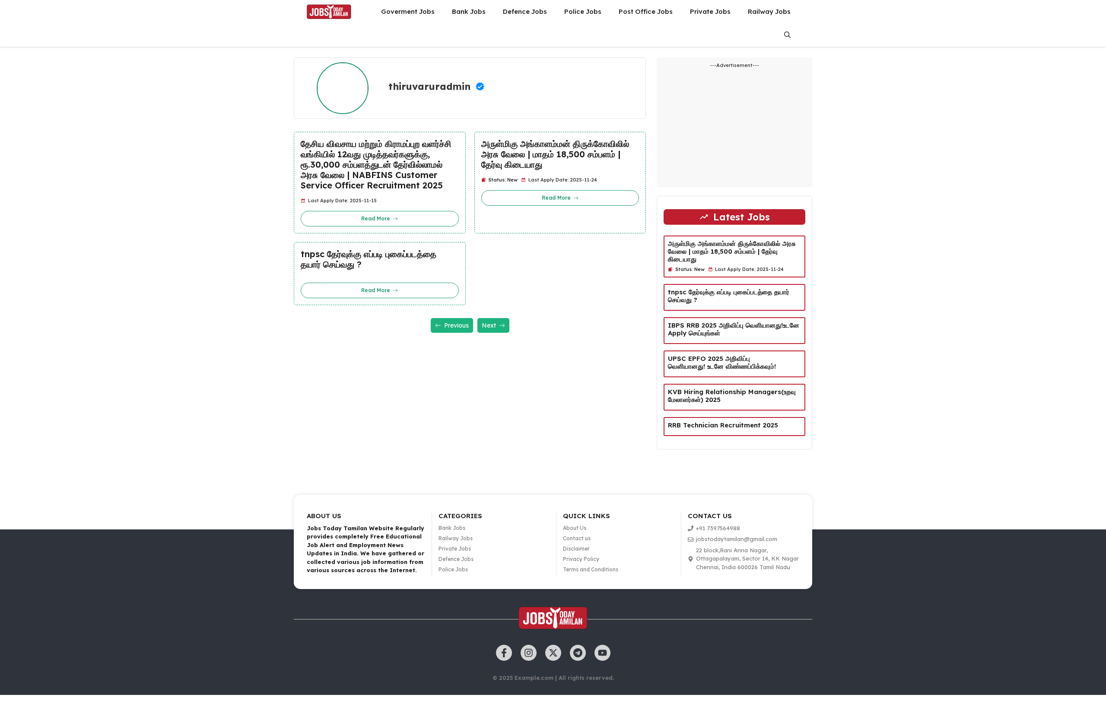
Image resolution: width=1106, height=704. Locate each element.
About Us (574, 528)
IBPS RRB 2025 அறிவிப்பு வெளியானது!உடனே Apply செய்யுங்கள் (733, 329)
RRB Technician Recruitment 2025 (724, 425)
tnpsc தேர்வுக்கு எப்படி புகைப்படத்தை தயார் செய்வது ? (368, 259)
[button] (787, 35)
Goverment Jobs (408, 11)
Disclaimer (576, 548)
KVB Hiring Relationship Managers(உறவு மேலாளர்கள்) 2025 (732, 396)
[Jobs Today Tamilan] (329, 11)
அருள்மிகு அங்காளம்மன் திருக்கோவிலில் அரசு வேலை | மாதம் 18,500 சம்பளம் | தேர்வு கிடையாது (555, 154)
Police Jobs (582, 11)
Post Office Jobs (646, 11)
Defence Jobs (525, 11)
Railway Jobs (769, 11)
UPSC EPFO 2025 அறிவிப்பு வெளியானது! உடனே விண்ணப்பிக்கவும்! (722, 362)
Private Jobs (710, 11)
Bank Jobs (469, 11)
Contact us (577, 538)
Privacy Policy (581, 559)
